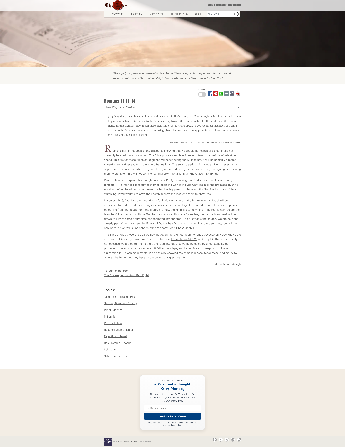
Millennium (111, 316)
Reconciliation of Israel (118, 329)
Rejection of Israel (115, 336)
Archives (135, 14)
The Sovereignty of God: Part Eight (126, 275)
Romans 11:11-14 (120, 101)
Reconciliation (113, 323)
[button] (236, 14)
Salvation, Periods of (117, 356)
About (198, 14)
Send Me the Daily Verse (172, 416)
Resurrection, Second (118, 343)
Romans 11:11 (116, 150)
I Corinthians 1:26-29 (184, 239)
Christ (180, 228)
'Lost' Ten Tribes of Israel (120, 296)
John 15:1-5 (192, 228)
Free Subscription (179, 14)
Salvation (110, 349)
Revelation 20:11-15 (203, 173)
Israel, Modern (113, 310)
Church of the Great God (127, 441)
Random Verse (156, 14)
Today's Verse (117, 14)
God (174, 169)
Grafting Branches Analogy (121, 303)
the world (197, 205)
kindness (197, 253)
